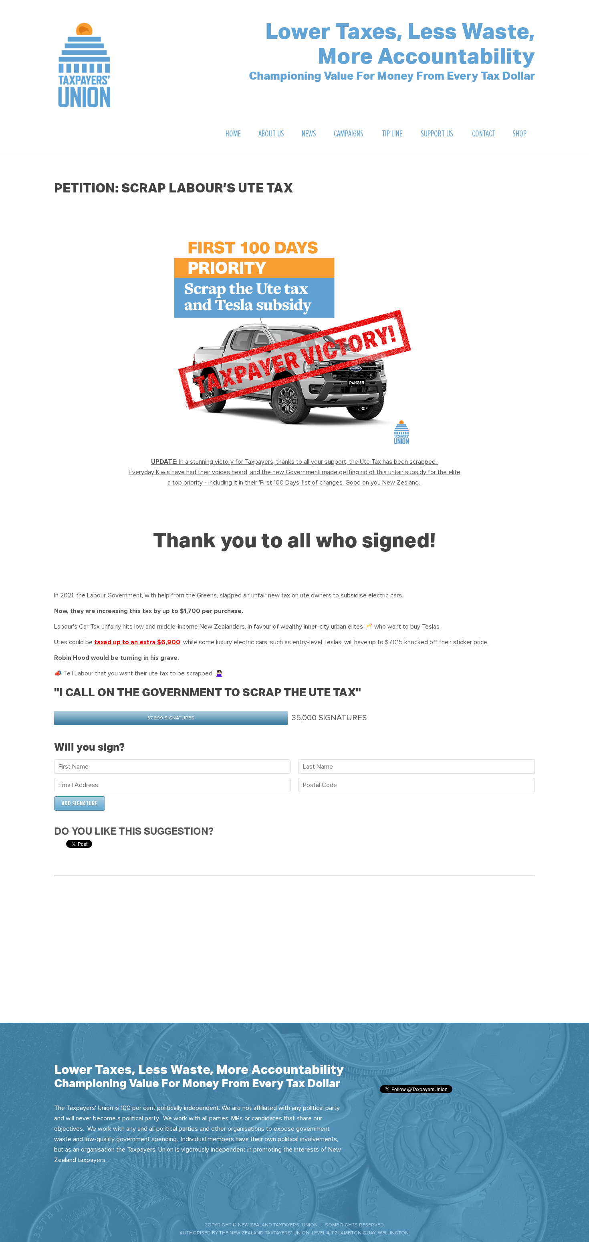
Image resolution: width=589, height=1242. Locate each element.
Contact (483, 133)
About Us (271, 133)
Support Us (437, 133)
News (309, 133)
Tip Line (392, 133)
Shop (519, 133)
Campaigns (348, 133)
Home (233, 133)
